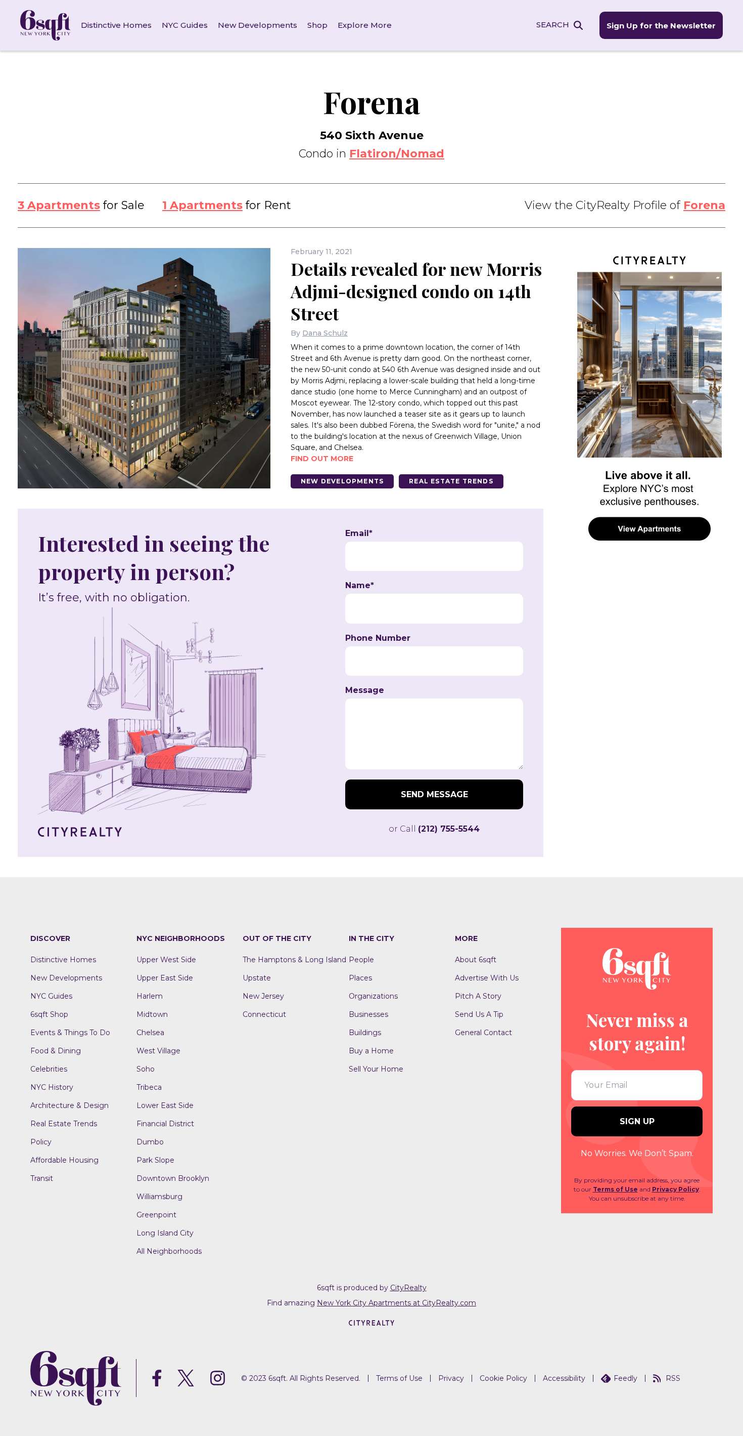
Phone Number (377, 638)
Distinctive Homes (116, 25)
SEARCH (552, 24)
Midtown (152, 1014)
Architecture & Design (69, 1105)
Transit (41, 1178)
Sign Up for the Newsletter (661, 25)
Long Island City (165, 1233)
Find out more (322, 458)
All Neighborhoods (169, 1251)
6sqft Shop (49, 1014)
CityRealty (408, 1287)
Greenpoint (156, 1214)
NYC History (51, 1087)
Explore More (365, 25)
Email (359, 533)
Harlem (149, 996)
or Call (434, 829)
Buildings (365, 1032)
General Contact (483, 1032)
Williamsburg (159, 1196)
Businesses (368, 1014)
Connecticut (264, 1014)
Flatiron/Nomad (396, 153)
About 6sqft (475, 959)
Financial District (165, 1123)
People (361, 959)
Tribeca (149, 1087)
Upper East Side (164, 977)
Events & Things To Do (70, 1032)
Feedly (625, 1378)
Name (359, 585)
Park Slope (155, 1160)
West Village (158, 1050)
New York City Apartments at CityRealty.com (396, 1302)
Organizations (373, 996)
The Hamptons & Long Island (294, 959)
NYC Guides (185, 25)
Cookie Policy (503, 1378)
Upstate (257, 977)
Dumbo (150, 1141)
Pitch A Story (478, 996)
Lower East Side (165, 1105)
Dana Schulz (325, 333)
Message (364, 690)
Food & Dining (55, 1050)
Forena (704, 205)
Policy (41, 1141)
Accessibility (564, 1378)
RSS (673, 1378)
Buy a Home (371, 1050)
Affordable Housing (64, 1160)
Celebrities (48, 1069)
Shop (317, 25)
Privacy (451, 1378)
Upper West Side (166, 959)
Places (360, 977)
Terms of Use (615, 1189)
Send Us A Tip (479, 1014)
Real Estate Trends (451, 481)
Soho (145, 1069)
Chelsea (150, 1032)
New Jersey (263, 996)
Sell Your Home (376, 1069)
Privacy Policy (675, 1189)
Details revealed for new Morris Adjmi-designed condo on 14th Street (416, 291)
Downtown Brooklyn (172, 1178)
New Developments (257, 25)
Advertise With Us (487, 977)
